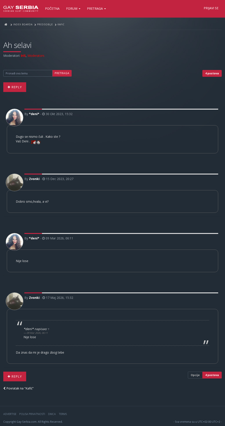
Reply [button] (16, 87)
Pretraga (95, 8)
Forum (72, 8)
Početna (52, 8)
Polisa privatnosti (32, 414)
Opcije (195, 375)
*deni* (34, 114)
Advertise (9, 414)
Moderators (35, 55)
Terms (63, 414)
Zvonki (34, 179)
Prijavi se (211, 8)
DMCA (52, 414)
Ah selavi (17, 45)
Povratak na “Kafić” (19, 388)
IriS (23, 55)
